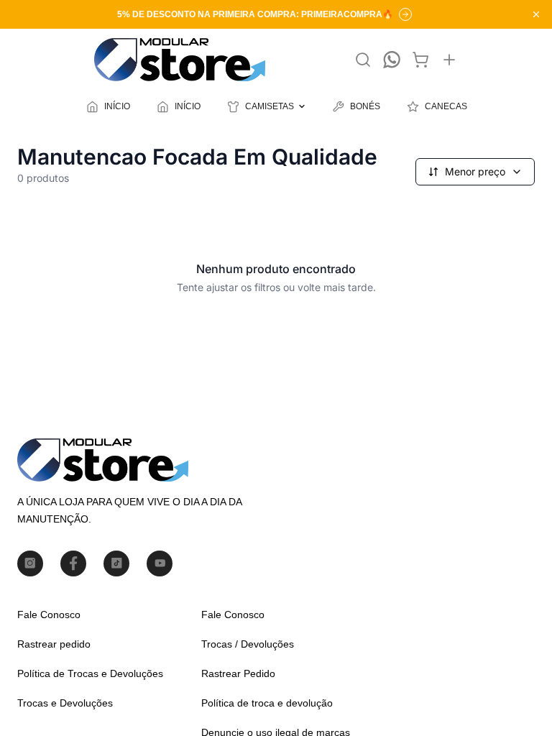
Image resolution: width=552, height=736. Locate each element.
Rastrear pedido (54, 644)
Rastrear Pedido (238, 673)
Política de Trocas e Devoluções (90, 673)
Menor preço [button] (475, 171)
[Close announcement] (536, 14)
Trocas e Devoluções (65, 703)
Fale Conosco (48, 614)
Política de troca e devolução (267, 703)
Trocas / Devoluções (247, 644)
